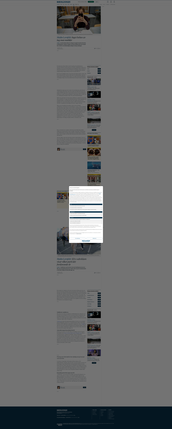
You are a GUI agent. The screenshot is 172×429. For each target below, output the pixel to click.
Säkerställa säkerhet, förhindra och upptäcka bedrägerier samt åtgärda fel (80, 219)
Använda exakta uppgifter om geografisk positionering (77, 213)
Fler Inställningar (77, 238)
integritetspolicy (78, 233)
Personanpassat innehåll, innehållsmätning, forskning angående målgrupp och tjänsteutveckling (83, 209)
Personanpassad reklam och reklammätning (76, 207)
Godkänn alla (94, 238)
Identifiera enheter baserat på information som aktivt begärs (78, 215)
